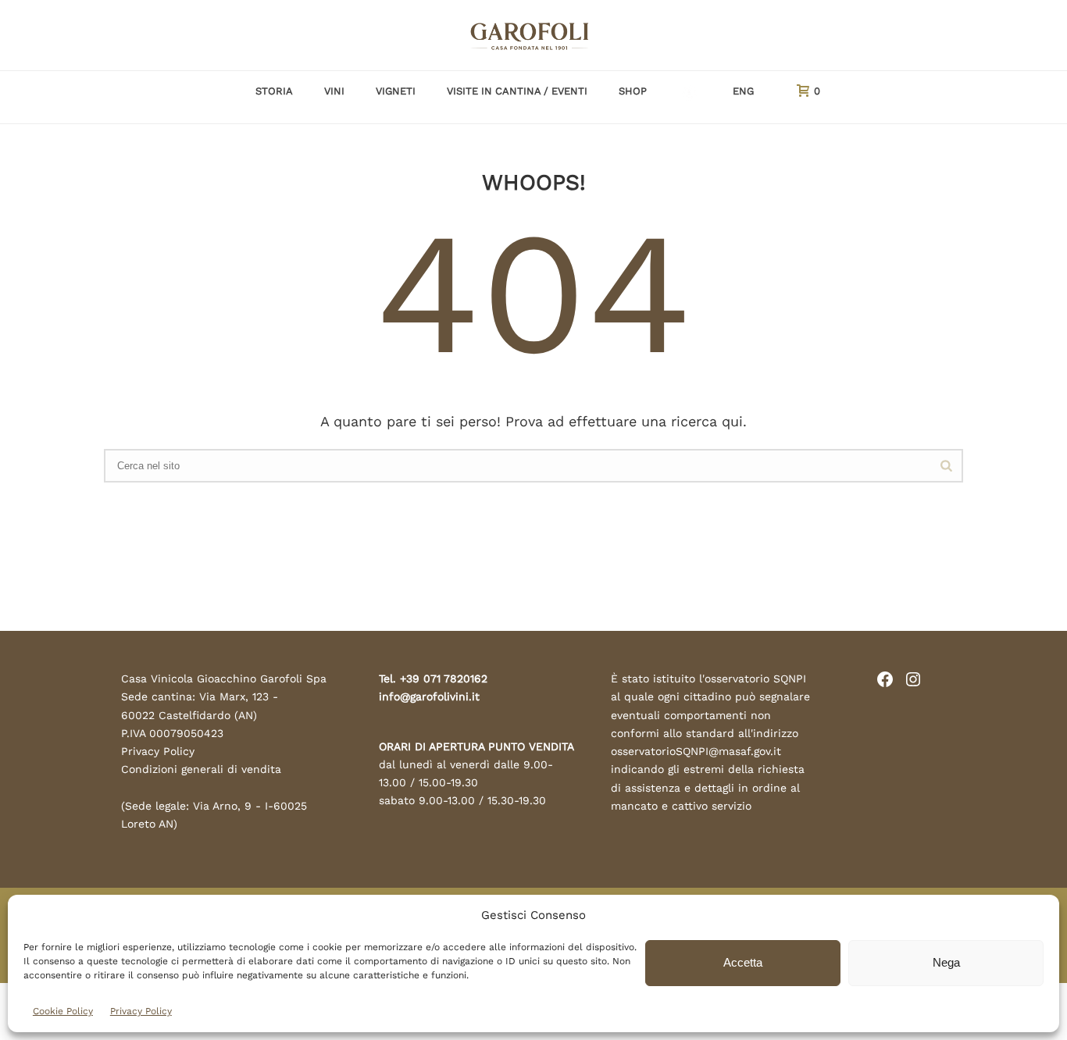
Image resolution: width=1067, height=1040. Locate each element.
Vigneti (396, 91)
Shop (633, 91)
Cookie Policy (63, 1011)
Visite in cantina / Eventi (517, 91)
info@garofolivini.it (429, 696)
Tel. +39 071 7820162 (433, 678)
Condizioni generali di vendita (201, 769)
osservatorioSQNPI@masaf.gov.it (696, 751)
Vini (334, 91)
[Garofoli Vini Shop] (533, 35)
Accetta (742, 962)
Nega (946, 962)
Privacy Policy (141, 1011)
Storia (274, 91)
